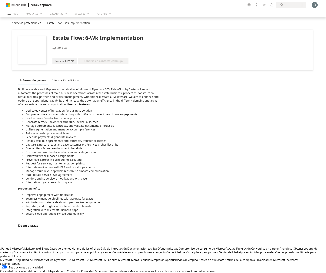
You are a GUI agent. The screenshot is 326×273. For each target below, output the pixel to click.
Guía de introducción (114, 248)
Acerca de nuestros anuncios (172, 271)
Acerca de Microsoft (211, 260)
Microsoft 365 (80, 260)
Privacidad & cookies (94, 271)
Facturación (243, 248)
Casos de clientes (60, 248)
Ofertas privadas (168, 248)
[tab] (34, 80)
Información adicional (65, 80)
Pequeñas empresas (152, 260)
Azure (49, 260)
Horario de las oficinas (86, 248)
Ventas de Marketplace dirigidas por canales (246, 252)
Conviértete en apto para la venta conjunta (139, 252)
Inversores (292, 260)
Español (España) (10, 263)
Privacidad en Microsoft (270, 260)
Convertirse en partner (265, 248)
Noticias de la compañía (240, 260)
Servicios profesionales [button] (26, 23)
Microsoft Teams (128, 260)
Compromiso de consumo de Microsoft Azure (207, 248)
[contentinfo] (44, 23)
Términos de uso (118, 271)
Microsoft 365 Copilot (103, 260)
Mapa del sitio (57, 271)
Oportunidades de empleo (181, 260)
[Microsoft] (16, 5)
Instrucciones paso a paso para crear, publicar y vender (78, 252)
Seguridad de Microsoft (30, 260)
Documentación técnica (142, 248)
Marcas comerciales (141, 271)
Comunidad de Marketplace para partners (192, 252)
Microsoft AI (7, 260)
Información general (33, 80)
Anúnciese (286, 248)
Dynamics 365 (63, 260)
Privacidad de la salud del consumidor (24, 271)
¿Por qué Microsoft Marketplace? (20, 248)
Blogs (45, 248)
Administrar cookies (203, 271)
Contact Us (73, 271)
